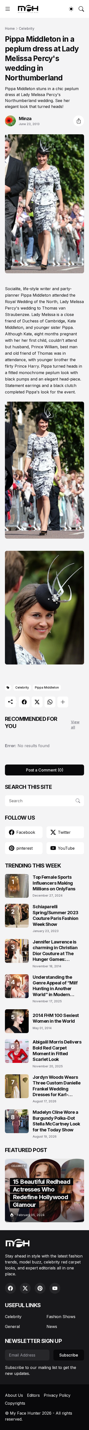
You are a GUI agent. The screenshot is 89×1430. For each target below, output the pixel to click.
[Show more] (62, 702)
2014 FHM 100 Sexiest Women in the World (56, 1018)
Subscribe (68, 1355)
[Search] (81, 9)
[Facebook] (24, 702)
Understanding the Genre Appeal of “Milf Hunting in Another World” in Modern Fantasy (55, 986)
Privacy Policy (57, 1395)
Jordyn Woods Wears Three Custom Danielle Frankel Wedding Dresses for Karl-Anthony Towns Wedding (57, 1086)
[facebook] (10, 1288)
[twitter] (25, 1288)
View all (75, 724)
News (51, 1326)
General (12, 1326)
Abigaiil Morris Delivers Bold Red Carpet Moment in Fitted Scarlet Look (57, 1050)
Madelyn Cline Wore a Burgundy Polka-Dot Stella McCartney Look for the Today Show (56, 1121)
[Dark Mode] (71, 9)
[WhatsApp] (49, 702)
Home (10, 28)
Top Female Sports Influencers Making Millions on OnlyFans (54, 882)
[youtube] (54, 1288)
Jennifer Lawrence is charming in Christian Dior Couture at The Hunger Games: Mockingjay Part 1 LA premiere (55, 950)
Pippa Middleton (47, 687)
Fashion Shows (60, 1316)
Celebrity (26, 28)
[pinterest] (40, 1288)
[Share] (78, 120)
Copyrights (15, 1403)
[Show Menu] (7, 9)
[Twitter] (37, 702)
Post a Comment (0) (44, 769)
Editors (33, 1395)
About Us (14, 1395)
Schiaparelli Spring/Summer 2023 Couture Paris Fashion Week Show (55, 915)
